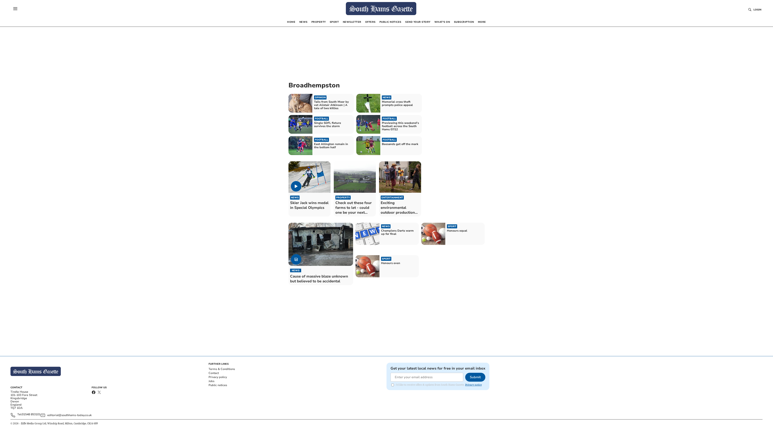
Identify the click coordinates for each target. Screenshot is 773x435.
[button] (15, 8)
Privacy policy (218, 377)
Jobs (211, 381)
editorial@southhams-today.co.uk (69, 415)
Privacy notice (473, 384)
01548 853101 (31, 414)
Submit (475, 377)
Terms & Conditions (222, 369)
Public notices (218, 385)
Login (757, 9)
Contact (214, 373)
